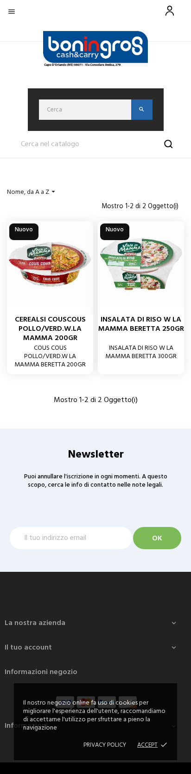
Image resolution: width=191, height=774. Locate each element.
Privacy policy (104, 745)
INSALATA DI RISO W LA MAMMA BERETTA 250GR (141, 324)
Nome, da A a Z (32, 192)
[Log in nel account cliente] (170, 16)
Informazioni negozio (41, 672)
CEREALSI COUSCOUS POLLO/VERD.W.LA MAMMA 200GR (50, 329)
